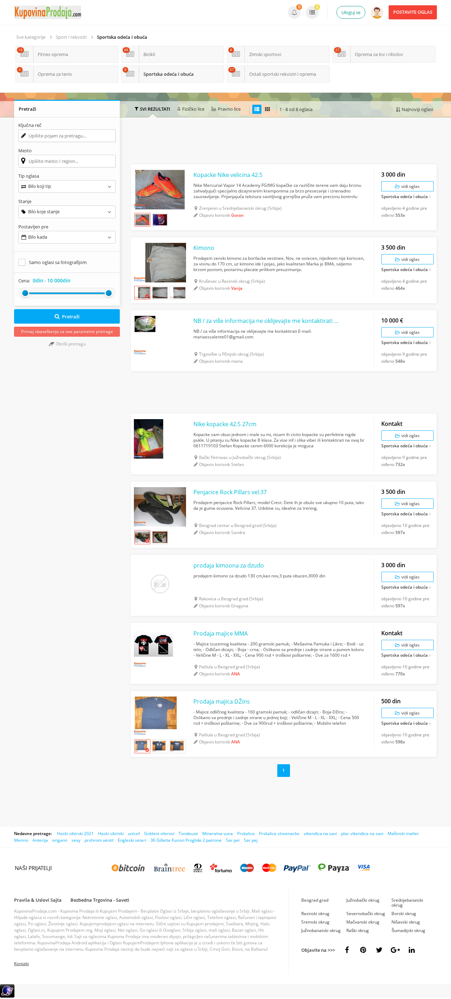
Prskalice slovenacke (279, 833)
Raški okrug (357, 930)
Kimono (203, 247)
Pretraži (71, 316)
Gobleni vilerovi (159, 833)
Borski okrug (403, 914)
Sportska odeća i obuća (122, 37)
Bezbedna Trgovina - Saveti (99, 900)
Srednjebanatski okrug (407, 902)
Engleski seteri (132, 840)
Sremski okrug (315, 922)
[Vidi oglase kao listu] (256, 109)
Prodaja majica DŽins (221, 701)
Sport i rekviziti (71, 37)
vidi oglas (410, 186)
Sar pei (233, 840)
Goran (237, 215)
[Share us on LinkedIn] (411, 950)
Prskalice (246, 833)
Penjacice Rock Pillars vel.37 (230, 492)
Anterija (40, 840)
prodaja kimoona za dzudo (228, 565)
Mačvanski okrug (362, 922)
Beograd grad (314, 900)
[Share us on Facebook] (346, 950)
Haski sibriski (111, 833)
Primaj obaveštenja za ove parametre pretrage (67, 332)
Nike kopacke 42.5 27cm (225, 424)
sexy (76, 840)
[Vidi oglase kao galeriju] (267, 109)
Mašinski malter (403, 833)
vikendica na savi (320, 833)
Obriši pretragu (70, 344)
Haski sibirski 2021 (75, 833)
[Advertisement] (283, 142)
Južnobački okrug (362, 900)
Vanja (236, 288)
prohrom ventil (99, 840)
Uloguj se (350, 12)
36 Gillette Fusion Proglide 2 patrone (186, 840)
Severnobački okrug (365, 914)
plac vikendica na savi (362, 833)
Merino (21, 840)
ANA (235, 674)
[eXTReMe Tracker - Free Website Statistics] (7, 996)
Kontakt (21, 964)
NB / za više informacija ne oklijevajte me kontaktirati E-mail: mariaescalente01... (266, 320)
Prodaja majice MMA (220, 633)
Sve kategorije (30, 37)
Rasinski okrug (315, 914)
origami (59, 840)
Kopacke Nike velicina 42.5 (227, 174)
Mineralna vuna (217, 833)
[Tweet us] (379, 950)
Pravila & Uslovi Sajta (38, 900)
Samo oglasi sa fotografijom (58, 262)
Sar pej (251, 840)
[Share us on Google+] (395, 950)
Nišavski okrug (405, 922)
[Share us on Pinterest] (363, 950)
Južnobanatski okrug (321, 930)
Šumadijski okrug (408, 930)
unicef (134, 833)
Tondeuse (188, 833)
